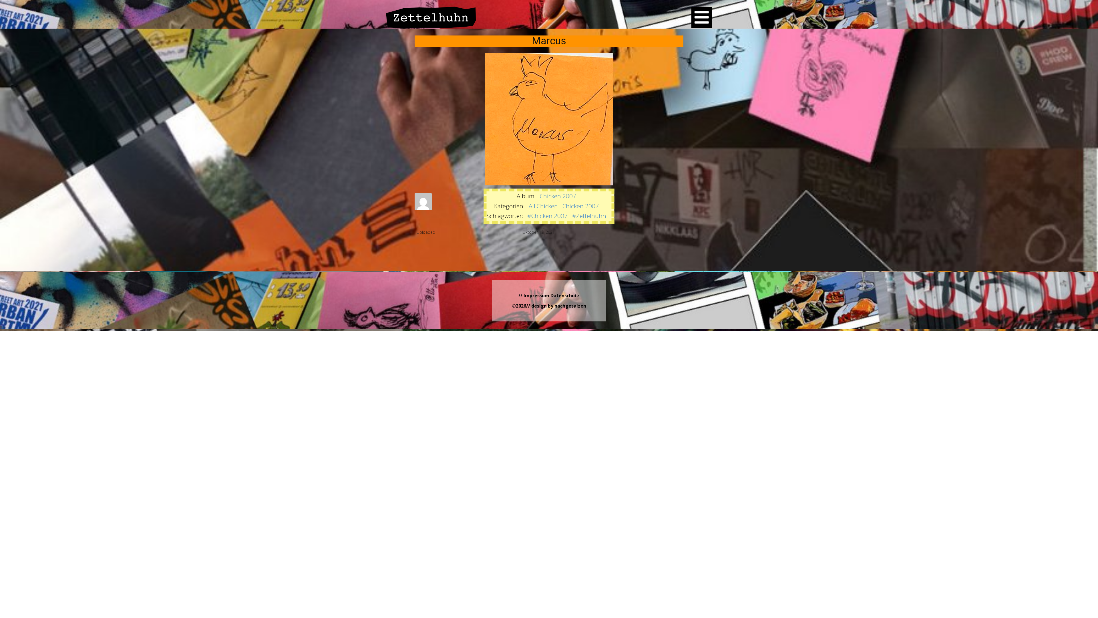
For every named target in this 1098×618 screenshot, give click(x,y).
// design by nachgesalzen (556, 306)
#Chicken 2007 (547, 216)
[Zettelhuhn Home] (431, 17)
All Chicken (543, 206)
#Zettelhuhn (589, 216)
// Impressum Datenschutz (549, 295)
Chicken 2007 (558, 196)
